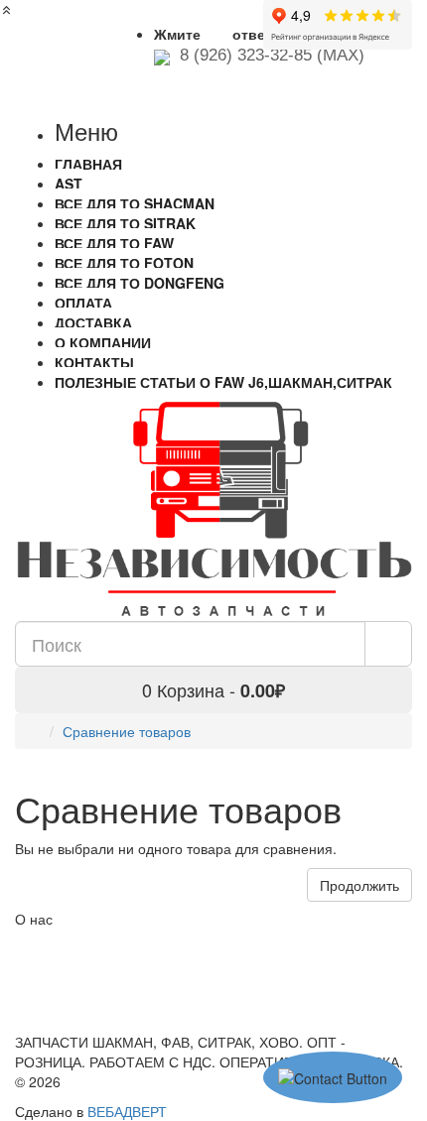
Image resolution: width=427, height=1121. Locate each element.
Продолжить (359, 885)
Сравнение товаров (127, 731)
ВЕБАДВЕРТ (127, 1111)
